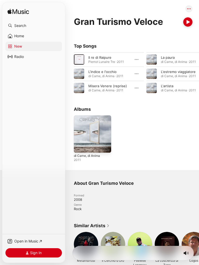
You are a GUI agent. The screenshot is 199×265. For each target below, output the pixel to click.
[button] (34, 25)
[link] (92, 226)
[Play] (188, 22)
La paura (168, 57)
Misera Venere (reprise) (107, 86)
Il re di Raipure (99, 57)
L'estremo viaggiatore (178, 72)
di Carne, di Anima (87, 156)
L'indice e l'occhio (102, 72)
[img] (18, 12)
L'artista (167, 86)
